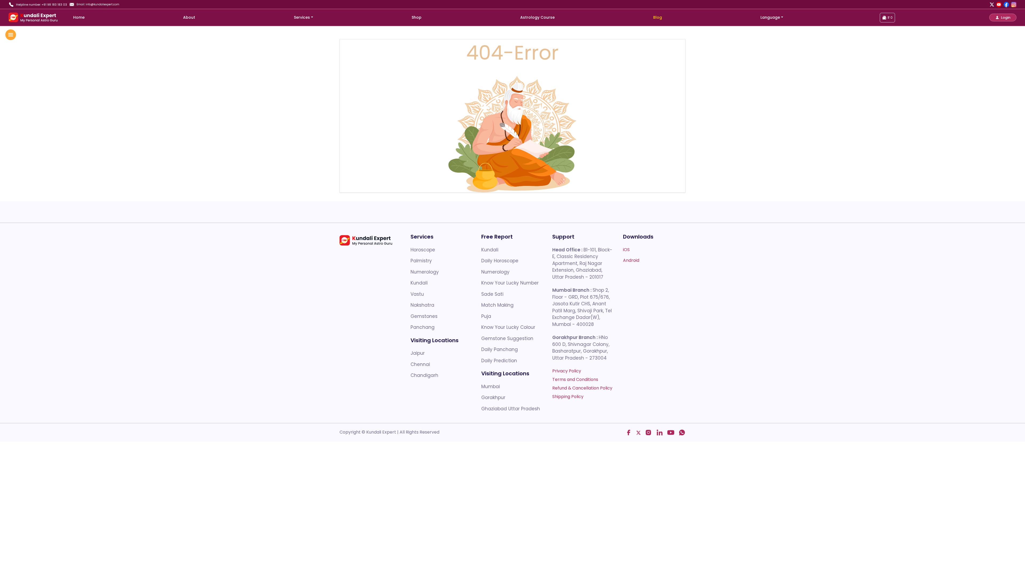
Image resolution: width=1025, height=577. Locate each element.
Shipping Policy (568, 396)
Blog (657, 17)
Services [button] (302, 17)
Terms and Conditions (575, 379)
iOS (626, 250)
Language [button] (770, 17)
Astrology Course (537, 17)
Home (79, 17)
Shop (416, 17)
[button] (1002, 17)
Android (631, 260)
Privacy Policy (566, 371)
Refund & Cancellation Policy (582, 388)
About (189, 17)
